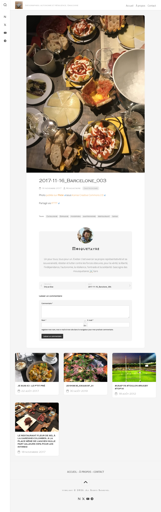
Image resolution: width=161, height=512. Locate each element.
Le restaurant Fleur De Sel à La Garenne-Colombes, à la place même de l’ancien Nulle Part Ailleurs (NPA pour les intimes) (36, 441)
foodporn (75, 216)
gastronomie (89, 216)
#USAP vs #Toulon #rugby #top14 (131, 387)
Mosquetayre (73, 188)
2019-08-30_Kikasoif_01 (80, 386)
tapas (115, 216)
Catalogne (52, 216)
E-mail (90, 320)
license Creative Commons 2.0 (87, 195)
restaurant (104, 216)
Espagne (64, 216)
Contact (152, 6)
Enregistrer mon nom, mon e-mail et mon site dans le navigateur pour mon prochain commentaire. (77, 327)
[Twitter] (5, 24)
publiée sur (55, 195)
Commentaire (47, 303)
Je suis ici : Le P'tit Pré (31, 386)
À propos (140, 6)
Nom (44, 320)
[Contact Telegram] (5, 40)
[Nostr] (5, 16)
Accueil (129, 6)
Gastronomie (91, 188)
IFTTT (54, 203)
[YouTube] (5, 32)
